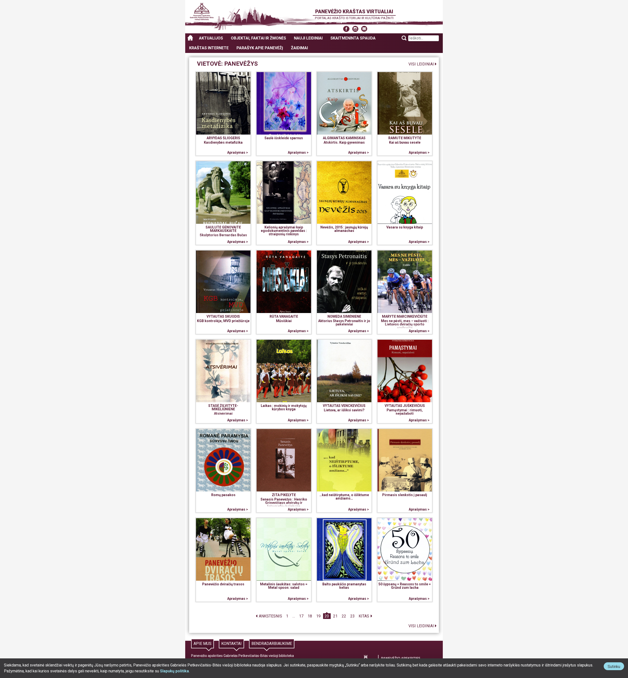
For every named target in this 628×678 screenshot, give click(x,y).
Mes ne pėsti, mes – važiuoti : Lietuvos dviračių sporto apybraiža (405, 324)
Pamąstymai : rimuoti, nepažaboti (405, 411)
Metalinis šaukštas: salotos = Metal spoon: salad (283, 586)
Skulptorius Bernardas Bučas (223, 235)
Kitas (364, 616)
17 (301, 616)
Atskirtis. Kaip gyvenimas (344, 142)
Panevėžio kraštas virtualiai (354, 11)
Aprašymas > (237, 152)
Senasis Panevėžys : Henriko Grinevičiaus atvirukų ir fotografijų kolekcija (284, 502)
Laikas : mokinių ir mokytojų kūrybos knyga (284, 407)
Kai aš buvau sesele (404, 142)
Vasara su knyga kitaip (404, 227)
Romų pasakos (223, 495)
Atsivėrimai (223, 413)
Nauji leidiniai (308, 38)
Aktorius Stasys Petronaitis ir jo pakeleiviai (344, 322)
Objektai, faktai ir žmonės (258, 38)
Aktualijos (211, 38)
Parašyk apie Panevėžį (259, 48)
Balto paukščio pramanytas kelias (344, 586)
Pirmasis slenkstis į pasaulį (404, 495)
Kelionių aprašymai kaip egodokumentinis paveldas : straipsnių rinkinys (284, 230)
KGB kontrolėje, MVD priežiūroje (223, 321)
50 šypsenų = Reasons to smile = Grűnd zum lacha (405, 586)
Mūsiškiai (284, 321)
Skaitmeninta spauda (353, 38)
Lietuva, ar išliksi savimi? (344, 410)
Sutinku (616, 667)
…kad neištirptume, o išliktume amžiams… (344, 496)
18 (310, 616)
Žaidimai (299, 48)
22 (344, 616)
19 (318, 616)
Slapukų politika (174, 671)
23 (352, 616)
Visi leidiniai (421, 64)
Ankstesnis (270, 616)
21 (335, 616)
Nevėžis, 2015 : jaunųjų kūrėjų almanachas (344, 229)
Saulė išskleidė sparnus (283, 138)
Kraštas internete (209, 48)
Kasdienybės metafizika (223, 142)
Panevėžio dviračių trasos (223, 584)
